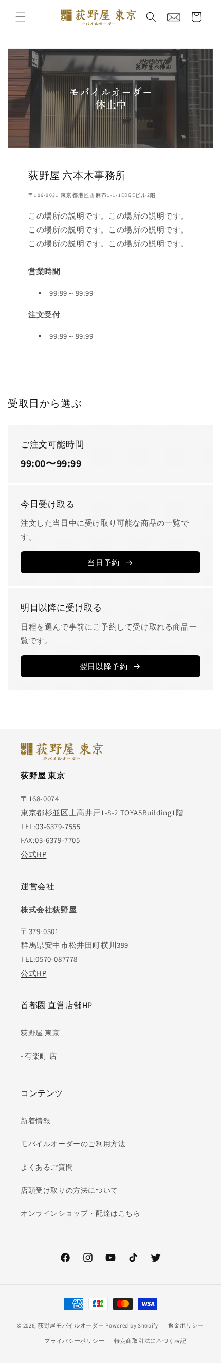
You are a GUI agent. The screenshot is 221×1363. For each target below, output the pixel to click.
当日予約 (103, 562)
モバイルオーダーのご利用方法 (73, 1144)
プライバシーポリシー (74, 1340)
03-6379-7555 (57, 826)
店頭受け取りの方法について (69, 1190)
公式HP (33, 854)
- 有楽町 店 (39, 1056)
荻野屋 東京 (40, 1032)
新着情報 (35, 1120)
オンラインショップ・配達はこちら (81, 1213)
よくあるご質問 (47, 1167)
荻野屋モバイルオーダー (71, 1325)
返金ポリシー (186, 1325)
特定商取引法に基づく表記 (150, 1340)
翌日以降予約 (104, 666)
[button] (20, 17)
